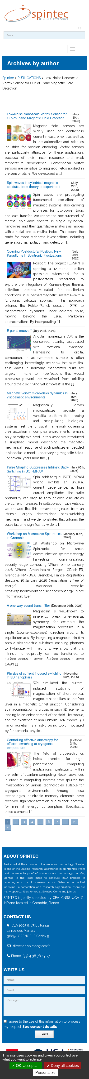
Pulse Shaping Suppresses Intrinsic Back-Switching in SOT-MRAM (38, 469)
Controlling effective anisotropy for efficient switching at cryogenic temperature (32, 744)
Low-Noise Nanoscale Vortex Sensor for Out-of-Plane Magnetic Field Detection (37, 116)
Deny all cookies (64, 1066)
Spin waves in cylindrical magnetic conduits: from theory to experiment (33, 185)
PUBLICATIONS (29, 78)
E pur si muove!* (19, 331)
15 (74, 822)
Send (44, 1034)
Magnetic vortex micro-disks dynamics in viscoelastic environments (37, 395)
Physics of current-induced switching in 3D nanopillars (34, 675)
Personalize (45, 1072)
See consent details (39, 1027)
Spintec (8, 78)
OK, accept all (27, 1066)
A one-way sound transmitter (28, 605)
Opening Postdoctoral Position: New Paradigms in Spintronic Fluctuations (34, 253)
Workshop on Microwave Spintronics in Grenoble (34, 536)
